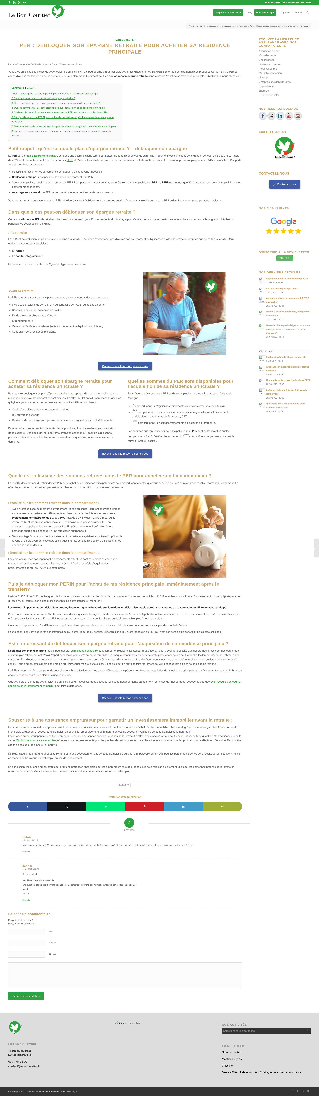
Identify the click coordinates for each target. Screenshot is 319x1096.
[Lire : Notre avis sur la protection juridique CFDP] (262, 382)
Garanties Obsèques (271, 64)
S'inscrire (285, 258)
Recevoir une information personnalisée (125, 366)
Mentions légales (232, 1059)
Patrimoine (122, 40)
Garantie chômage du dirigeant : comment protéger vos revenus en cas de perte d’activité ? (288, 329)
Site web (52, 954)
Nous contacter (231, 1052)
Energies (264, 90)
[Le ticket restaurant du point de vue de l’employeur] (2, 548)
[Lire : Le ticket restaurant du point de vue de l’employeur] (262, 391)
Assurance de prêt (269, 51)
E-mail (52, 942)
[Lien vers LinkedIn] (14, 2)
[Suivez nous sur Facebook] (263, 116)
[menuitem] (229, 12)
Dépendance (266, 86)
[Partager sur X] (66, 806)
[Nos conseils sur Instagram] (298, 116)
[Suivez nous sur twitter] (271, 116)
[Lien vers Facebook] (9, 2)
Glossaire (227, 1065)
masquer (31, 88)
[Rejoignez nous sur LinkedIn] (280, 116)
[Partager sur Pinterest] (144, 806)
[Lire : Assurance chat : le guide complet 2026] (262, 280)
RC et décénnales (269, 95)
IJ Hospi (263, 77)
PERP (70, 160)
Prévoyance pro (268, 68)
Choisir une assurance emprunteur (36, 740)
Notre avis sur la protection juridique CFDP (288, 380)
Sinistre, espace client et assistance (261, 1072)
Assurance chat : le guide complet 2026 (287, 278)
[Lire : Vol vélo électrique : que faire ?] (262, 290)
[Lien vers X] (19, 2)
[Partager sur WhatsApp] (105, 806)
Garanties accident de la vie (275, 81)
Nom (51, 931)
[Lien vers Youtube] (24, 2)
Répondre (26, 851)
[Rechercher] (307, 12)
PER (133, 40)
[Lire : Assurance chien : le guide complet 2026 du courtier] (262, 300)
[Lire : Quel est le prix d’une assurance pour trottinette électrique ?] (262, 405)
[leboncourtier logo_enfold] (36, 12)
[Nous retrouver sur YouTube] (289, 116)
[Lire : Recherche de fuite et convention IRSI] (262, 358)
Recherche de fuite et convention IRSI (286, 357)
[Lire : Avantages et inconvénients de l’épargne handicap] (262, 368)
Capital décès (267, 59)
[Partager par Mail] (222, 806)
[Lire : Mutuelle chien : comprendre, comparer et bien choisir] (262, 313)
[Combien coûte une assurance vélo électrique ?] (316, 548)
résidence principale (86, 650)
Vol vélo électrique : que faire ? (282, 288)
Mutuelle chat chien (270, 73)
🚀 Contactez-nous (284, 184)
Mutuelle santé (267, 55)
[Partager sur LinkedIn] (183, 806)
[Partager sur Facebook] (27, 806)
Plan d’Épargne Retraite (40, 155)
